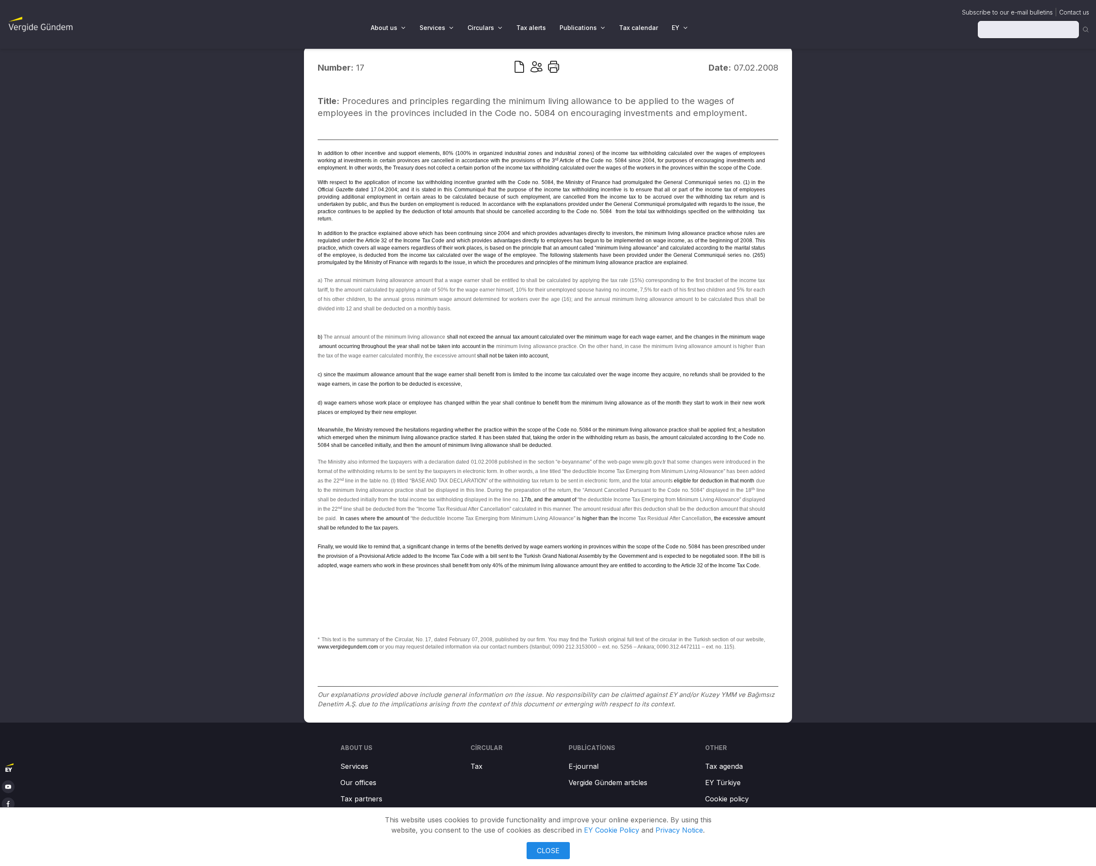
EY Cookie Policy (611, 830)
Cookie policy (727, 799)
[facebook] (8, 804)
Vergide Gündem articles (608, 782)
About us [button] (384, 27)
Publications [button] (578, 27)
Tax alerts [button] (531, 27)
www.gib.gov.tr (649, 462)
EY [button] (675, 27)
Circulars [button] (481, 27)
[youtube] (8, 786)
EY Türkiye (723, 782)
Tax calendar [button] (638, 27)
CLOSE (548, 850)
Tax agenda (724, 766)
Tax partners (361, 799)
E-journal (584, 766)
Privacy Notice (679, 830)
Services (354, 766)
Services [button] (432, 27)
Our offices (358, 782)
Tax (476, 766)
